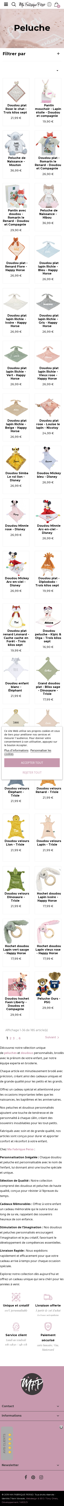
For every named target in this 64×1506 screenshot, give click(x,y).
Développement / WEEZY (15, 1502)
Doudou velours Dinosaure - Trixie (17, 897)
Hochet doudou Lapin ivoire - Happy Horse (49, 897)
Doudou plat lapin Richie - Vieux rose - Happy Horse (48, 373)
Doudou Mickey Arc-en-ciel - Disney (17, 582)
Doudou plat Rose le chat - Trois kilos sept (15, 109)
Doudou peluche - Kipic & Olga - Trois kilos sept (48, 636)
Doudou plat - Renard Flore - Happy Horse (16, 266)
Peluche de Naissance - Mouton (16, 161)
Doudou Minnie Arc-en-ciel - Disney (49, 529)
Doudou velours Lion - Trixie (17, 842)
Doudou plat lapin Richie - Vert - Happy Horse (16, 373)
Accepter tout (32, 763)
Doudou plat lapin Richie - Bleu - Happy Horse (48, 268)
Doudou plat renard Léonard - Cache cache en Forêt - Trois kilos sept (16, 638)
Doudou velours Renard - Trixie (48, 790)
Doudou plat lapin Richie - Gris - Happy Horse (48, 321)
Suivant (52, 1037)
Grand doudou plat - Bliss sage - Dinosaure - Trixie (48, 689)
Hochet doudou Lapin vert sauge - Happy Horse (16, 949)
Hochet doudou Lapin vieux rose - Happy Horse (48, 949)
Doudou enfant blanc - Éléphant (17, 687)
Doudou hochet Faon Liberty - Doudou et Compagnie (17, 1004)
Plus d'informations (16, 750)
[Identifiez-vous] (49, 5)
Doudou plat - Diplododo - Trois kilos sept (47, 582)
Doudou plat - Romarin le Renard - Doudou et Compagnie (48, 163)
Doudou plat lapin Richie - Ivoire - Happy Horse (16, 321)
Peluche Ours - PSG (49, 1000)
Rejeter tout (32, 772)
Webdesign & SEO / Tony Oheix (42, 1498)
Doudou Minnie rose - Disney (17, 527)
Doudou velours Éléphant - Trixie (17, 792)
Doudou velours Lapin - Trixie (49, 842)
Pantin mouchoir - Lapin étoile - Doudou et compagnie (48, 111)
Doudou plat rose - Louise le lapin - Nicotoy (48, 424)
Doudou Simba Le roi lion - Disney (17, 476)
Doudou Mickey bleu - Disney (49, 474)
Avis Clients (4, 1443)
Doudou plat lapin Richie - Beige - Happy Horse (16, 426)
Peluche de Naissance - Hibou (48, 214)
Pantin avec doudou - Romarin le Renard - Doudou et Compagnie (16, 217)
